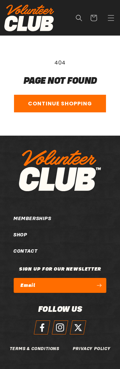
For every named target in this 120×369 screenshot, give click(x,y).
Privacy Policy (91, 348)
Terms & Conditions (34, 348)
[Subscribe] (99, 285)
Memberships (16, 218)
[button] (111, 18)
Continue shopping (60, 103)
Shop (16, 235)
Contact (16, 251)
